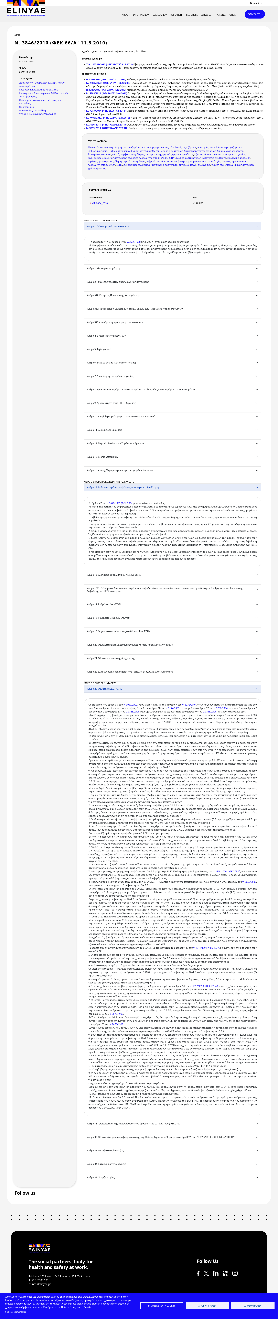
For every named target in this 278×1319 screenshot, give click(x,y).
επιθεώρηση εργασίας (234, 154)
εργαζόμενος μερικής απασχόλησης (107, 158)
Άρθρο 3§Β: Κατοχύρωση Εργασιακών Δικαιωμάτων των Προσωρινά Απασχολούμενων (135, 308)
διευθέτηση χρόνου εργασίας (200, 151)
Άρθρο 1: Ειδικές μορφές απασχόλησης (108, 226)
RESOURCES (191, 14)
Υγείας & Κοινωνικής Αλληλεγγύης (37, 114)
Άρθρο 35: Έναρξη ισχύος (101, 1177)
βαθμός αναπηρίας (98, 151)
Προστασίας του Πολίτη (32, 110)
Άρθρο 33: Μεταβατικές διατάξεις (105, 1150)
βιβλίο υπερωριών (120, 151)
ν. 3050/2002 (130, 704)
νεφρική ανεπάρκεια (158, 161)
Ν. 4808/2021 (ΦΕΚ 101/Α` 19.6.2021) (106, 93)
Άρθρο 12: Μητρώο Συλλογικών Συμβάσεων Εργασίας (116, 443)
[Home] (27, 8)
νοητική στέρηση (179, 161)
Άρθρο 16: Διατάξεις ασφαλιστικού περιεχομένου (114, 574)
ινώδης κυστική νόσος (188, 158)
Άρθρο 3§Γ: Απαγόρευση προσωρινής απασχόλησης (115, 322)
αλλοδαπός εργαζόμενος (183, 147)
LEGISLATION (160, 14)
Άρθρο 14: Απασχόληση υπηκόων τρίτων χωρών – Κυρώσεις (120, 470)
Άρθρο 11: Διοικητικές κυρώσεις (104, 430)
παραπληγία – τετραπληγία (205, 161)
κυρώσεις (93, 161)
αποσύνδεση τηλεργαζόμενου (226, 147)
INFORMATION (141, 14)
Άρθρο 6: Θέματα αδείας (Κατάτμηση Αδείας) (111, 362)
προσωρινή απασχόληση (101, 164)
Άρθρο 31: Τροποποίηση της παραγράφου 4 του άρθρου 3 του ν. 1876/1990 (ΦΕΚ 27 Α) (133, 1123)
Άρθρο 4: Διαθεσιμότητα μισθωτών (106, 335)
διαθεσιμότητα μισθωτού (145, 151)
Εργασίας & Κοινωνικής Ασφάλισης (38, 89)
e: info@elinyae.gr (40, 1284)
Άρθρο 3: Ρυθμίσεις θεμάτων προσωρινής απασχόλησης (118, 281)
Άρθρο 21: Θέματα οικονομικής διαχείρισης (111, 658)
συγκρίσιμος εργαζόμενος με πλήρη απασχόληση (150, 164)
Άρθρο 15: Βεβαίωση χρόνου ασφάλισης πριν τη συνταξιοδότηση (123, 487)
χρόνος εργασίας (97, 168)
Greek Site (256, 3)
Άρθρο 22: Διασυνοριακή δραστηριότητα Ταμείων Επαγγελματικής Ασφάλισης (130, 671)
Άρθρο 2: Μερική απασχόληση (103, 268)
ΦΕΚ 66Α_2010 (100, 203)
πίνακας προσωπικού (234, 161)
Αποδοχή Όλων (252, 1305)
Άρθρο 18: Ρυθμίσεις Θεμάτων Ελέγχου (108, 617)
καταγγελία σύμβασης (214, 158)
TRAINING (220, 14)
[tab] (172, 243)
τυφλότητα (217, 164)
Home (17, 34)
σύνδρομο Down (187, 164)
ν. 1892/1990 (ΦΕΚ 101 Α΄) (204, 986)
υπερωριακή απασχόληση (239, 164)
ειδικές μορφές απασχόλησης (128, 154)
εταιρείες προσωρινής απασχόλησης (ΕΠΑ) (151, 158)
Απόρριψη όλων (207, 1305)
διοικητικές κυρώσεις (99, 154)
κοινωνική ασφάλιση (238, 158)
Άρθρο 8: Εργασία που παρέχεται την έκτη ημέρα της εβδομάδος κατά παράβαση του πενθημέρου (141, 389)
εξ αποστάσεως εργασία (207, 154)
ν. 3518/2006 (132, 711)
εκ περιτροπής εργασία (158, 154)
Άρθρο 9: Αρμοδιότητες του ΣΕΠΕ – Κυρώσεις (111, 403)
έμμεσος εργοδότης (182, 154)
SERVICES (206, 14)
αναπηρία (203, 147)
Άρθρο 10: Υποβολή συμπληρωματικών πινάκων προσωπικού (121, 416)
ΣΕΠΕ (119, 164)
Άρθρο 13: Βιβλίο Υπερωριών (102, 456)
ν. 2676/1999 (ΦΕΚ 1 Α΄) (119, 503)
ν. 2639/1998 (134, 241)
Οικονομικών (26, 107)
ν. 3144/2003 (172, 708)
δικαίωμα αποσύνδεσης (230, 151)
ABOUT (126, 14)
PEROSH (232, 14)
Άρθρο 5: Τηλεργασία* (99, 349)
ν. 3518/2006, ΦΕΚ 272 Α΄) (226, 871)
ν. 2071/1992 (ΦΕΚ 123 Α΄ (206, 947)
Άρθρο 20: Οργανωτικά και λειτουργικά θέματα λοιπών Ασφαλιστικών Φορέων (130, 644)
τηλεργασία (204, 164)
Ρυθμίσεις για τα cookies (161, 1305)
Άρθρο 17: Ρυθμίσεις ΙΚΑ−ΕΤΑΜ (104, 604)
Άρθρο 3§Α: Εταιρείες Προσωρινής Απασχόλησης (113, 295)
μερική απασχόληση (110, 161)
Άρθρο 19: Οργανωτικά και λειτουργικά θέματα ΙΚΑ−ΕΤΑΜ (118, 631)
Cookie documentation (15, 1311)
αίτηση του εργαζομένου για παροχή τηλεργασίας (141, 147)
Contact (254, 14)
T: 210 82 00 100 (38, 1280)
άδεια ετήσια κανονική (100, 147)
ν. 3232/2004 (189, 704)
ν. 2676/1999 (116, 1013)
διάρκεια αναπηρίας (172, 151)
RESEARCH (176, 14)
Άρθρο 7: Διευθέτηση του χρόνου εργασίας (110, 376)
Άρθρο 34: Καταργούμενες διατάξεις (106, 1164)
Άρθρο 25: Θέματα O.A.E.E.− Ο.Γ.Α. (104, 688)
